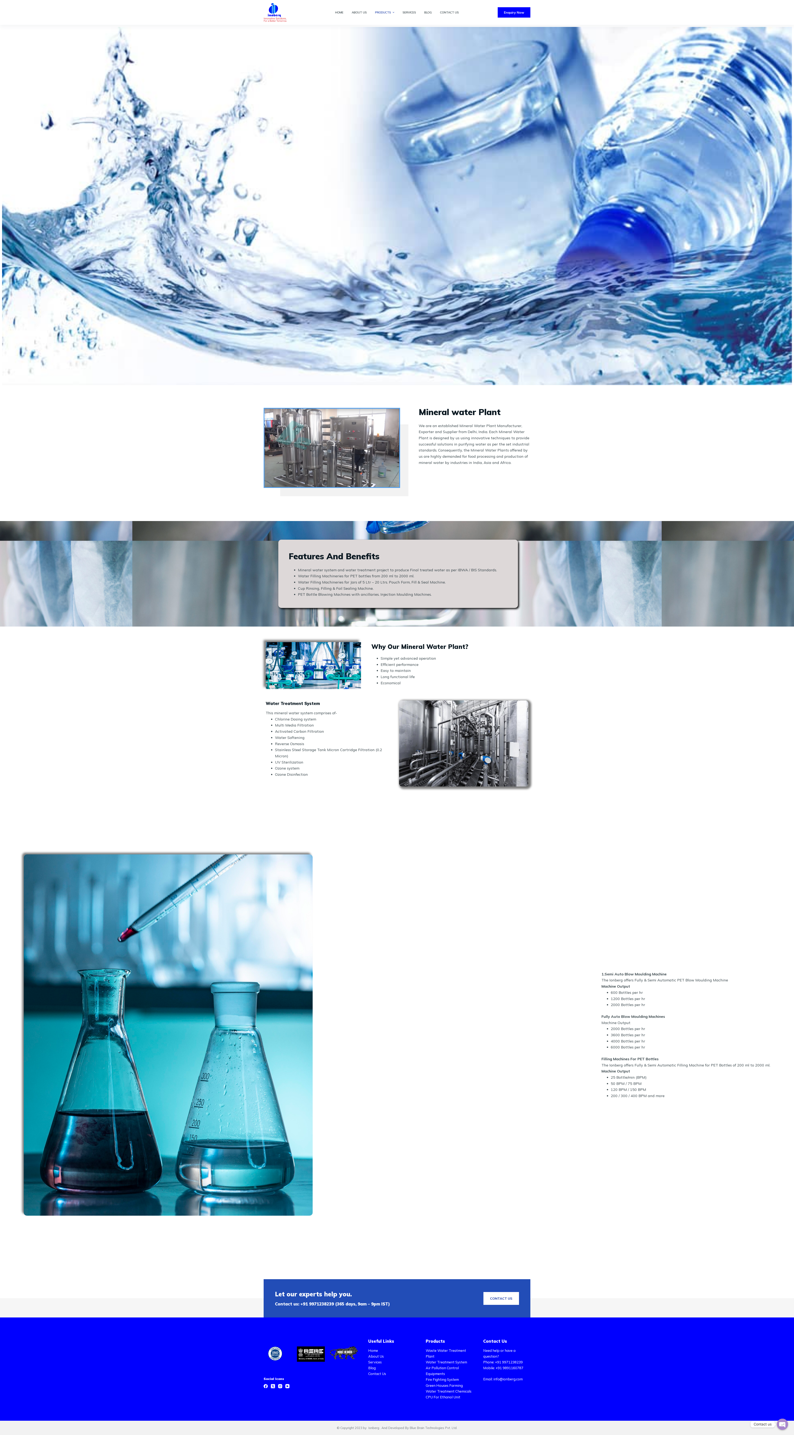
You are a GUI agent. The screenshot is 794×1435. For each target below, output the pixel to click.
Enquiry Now (514, 12)
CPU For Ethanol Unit (443, 1397)
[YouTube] (287, 1386)
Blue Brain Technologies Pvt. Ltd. (433, 1428)
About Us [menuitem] (359, 12)
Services (375, 1362)
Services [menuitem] (409, 12)
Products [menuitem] (383, 12)
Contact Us (377, 1373)
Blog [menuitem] (428, 12)
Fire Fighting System (442, 1379)
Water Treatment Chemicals (448, 1391)
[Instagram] (280, 1386)
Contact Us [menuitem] (449, 12)
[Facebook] (266, 1386)
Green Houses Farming (444, 1385)
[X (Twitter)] (273, 1386)
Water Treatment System (446, 1362)
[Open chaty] (782, 1424)
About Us (376, 1356)
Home (373, 1350)
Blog (372, 1368)
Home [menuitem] (339, 12)
